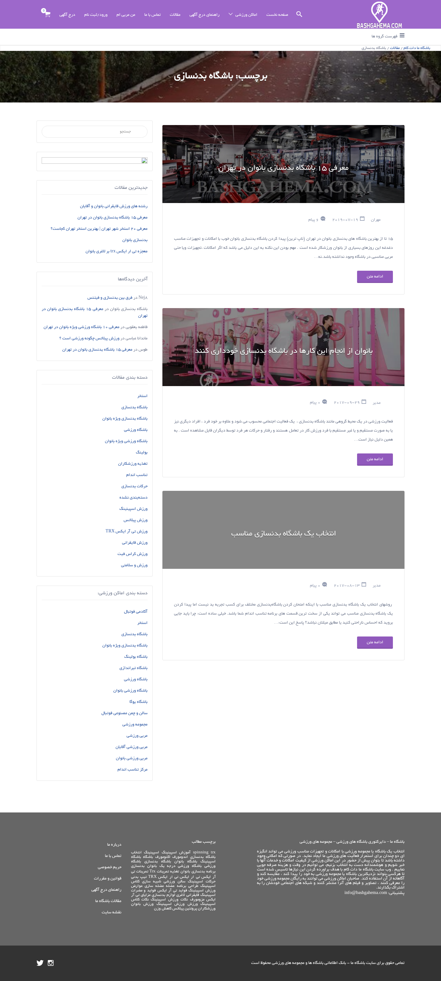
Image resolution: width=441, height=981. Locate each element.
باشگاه (148, 857)
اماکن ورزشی (246, 15)
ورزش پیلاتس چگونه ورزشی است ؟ (89, 338)
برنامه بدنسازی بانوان (198, 871)
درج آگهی (67, 15)
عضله (170, 886)
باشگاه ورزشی (136, 430)
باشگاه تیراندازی (133, 668)
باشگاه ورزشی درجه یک (180, 866)
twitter (40, 963)
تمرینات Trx (159, 871)
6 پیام (313, 220)
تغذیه (174, 871)
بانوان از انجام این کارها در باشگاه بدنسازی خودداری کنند (284, 351)
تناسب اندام (137, 475)
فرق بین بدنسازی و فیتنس (109, 298)
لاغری (180, 895)
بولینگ (142, 453)
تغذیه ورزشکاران (133, 464)
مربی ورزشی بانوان (132, 758)
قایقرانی (192, 895)
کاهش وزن (162, 909)
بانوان (152, 866)
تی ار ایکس (190, 877)
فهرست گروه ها (384, 36)
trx (213, 852)
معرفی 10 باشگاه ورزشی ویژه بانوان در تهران (81, 327)
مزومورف (197, 900)
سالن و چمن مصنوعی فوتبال (124, 713)
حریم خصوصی (109, 867)
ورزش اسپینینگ (133, 509)
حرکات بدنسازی (134, 486)
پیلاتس (178, 909)
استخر (142, 396)
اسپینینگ (151, 852)
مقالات (175, 15)
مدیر (377, 403)
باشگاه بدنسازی (134, 407)
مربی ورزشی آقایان (132, 747)
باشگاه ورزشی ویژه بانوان (126, 441)
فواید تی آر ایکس (172, 891)
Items (47, 14)
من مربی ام (126, 15)
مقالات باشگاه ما (108, 901)
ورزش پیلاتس (136, 520)
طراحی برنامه (188, 886)
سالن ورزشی (174, 881)
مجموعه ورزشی (135, 725)
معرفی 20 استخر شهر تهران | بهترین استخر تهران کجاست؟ (99, 229)
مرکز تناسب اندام (133, 770)
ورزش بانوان (142, 904)
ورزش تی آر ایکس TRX (127, 531)
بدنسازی (138, 866)
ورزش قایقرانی (135, 543)
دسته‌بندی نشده (133, 498)
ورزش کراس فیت (133, 554)
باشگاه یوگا (138, 702)
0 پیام (315, 403)
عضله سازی (154, 886)
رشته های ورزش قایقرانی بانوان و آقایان (114, 206)
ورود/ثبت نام (96, 15)
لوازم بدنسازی (163, 895)
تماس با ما (152, 15)
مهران (376, 220)
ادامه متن (375, 277)
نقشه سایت (111, 912)
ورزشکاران (207, 909)
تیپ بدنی (139, 877)
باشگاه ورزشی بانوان (130, 691)
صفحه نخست (277, 15)
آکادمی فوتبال (136, 612)
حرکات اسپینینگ (202, 881)
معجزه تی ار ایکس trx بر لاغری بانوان (117, 251)
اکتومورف (162, 857)
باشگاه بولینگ (136, 657)
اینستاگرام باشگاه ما (51, 963)
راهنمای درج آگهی (205, 15)
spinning (201, 852)
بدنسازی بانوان (135, 240)
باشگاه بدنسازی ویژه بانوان (125, 419)
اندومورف (180, 857)
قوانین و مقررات (107, 879)
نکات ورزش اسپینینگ (169, 900)
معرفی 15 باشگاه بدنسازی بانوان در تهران (283, 168)
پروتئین (191, 909)
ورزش (193, 904)
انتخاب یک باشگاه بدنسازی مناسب (283, 534)
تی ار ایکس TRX (163, 877)
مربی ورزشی (137, 736)
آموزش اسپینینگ (176, 852)
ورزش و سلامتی (134, 565)
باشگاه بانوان (185, 862)
